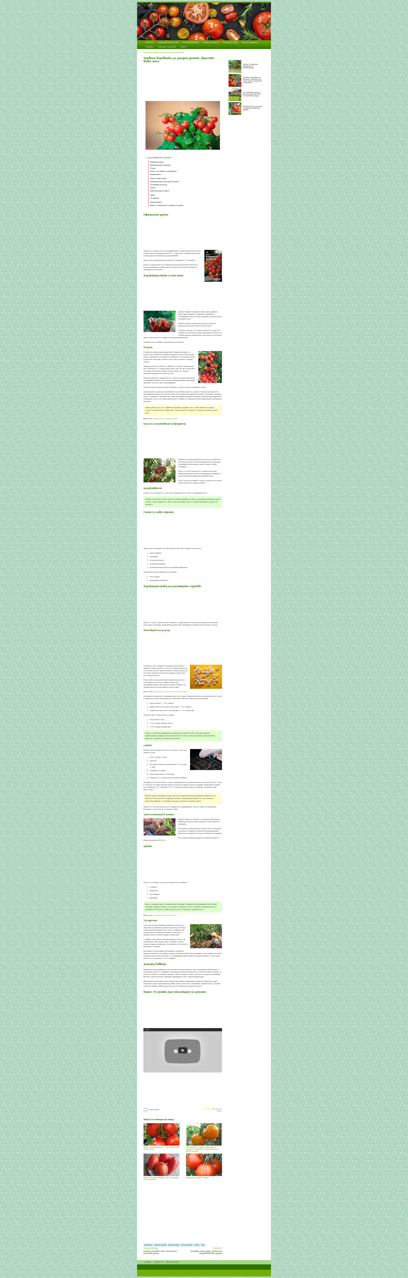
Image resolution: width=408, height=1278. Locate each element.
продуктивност (155, 174)
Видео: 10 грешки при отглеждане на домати (166, 205)
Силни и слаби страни (158, 178)
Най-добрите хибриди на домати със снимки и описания (163, 52)
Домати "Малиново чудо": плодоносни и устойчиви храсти (160, 1252)
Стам (203, 1245)
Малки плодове (173, 1245)
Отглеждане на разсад (158, 185)
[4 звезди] (210, 1108)
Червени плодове (160, 1245)
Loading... (148, 1029)
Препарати (149, 47)
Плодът (153, 168)
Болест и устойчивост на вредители (163, 171)
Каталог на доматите (211, 42)
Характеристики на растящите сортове (164, 182)
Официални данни (156, 162)
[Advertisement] (182, 81)
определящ (148, 1245)
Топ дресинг (154, 198)
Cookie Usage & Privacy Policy (168, 42)
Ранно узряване (186, 1245)
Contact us (149, 42)
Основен (147, 1262)
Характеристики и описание (160, 165)
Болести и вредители (250, 42)
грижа (152, 195)
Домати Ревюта (156, 202)
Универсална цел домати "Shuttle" (165, 419)
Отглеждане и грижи (230, 42)
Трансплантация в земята (159, 191)
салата (196, 1245)
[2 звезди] (206, 1108)
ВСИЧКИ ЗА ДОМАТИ (191, 42)
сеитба (152, 188)
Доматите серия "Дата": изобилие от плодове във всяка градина (206, 1252)
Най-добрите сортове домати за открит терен (170, 692)
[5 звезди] (211, 1108)
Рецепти (183, 47)
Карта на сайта (172, 1262)
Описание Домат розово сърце (164, 915)
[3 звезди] (208, 1108)
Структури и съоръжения (167, 47)
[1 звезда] (204, 1108)
